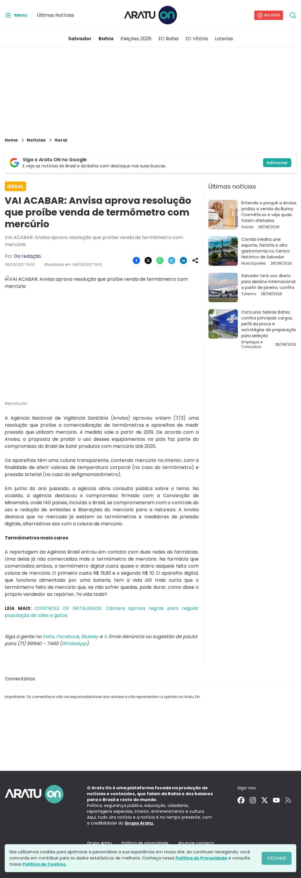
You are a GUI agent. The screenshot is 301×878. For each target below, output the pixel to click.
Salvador (79, 38)
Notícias (36, 140)
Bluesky (89, 636)
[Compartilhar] (195, 260)
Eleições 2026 (136, 38)
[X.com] (264, 800)
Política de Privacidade (201, 858)
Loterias (224, 38)
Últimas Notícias (55, 15)
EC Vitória (196, 38)
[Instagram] (252, 800)
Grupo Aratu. (139, 823)
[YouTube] (276, 800)
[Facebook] (241, 800)
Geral (60, 140)
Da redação (27, 256)
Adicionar (277, 163)
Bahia (105, 38)
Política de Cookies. (45, 864)
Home (11, 140)
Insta (48, 636)
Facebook (67, 636)
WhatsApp (74, 643)
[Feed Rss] (288, 800)
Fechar (276, 858)
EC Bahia (168, 38)
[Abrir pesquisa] (292, 15)
